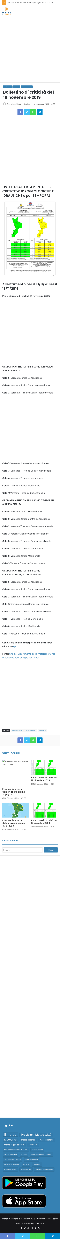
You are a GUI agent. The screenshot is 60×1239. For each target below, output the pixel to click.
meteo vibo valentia (11, 1164)
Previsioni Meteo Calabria (41, 1155)
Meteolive (17, 87)
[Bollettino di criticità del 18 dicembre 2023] (44, 810)
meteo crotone (46, 1140)
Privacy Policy (43, 1219)
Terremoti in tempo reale (44, 1169)
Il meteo (10, 1134)
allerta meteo (31, 730)
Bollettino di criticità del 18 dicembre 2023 (44, 822)
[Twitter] (27, 112)
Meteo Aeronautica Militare (15, 1149)
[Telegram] (40, 112)
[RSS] (38, 1228)
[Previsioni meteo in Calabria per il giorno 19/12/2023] (15, 810)
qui (14, 646)
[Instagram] (31, 1228)
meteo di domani (31, 1159)
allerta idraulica (17, 730)
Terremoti (36, 1164)
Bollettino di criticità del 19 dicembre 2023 (44, 779)
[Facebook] (20, 112)
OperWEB (39, 1223)
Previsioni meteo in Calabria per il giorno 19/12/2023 (13, 823)
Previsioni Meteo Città (36, 1134)
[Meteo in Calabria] (6, 11)
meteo (24, 1154)
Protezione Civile (27, 87)
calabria (26, 1164)
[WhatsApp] (33, 112)
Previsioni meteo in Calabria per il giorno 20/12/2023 (13, 792)
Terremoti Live (26, 1169)
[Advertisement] (30, 50)
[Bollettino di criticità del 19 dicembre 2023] (44, 767)
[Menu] (56, 11)
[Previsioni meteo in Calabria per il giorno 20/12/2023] (15, 773)
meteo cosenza (28, 1140)
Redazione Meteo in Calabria (18, 104)
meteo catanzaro (10, 1169)
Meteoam (33, 1145)
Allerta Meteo (8, 87)
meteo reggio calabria (14, 1145)
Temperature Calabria (12, 1159)
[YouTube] (28, 1228)
